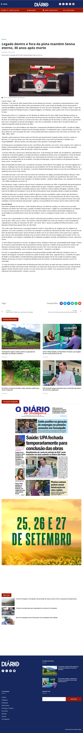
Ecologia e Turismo (7, 708)
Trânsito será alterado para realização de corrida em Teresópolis (36, 608)
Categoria (5, 700)
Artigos (4, 697)
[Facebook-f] (63, 4)
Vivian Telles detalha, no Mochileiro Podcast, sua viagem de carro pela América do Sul (62, 352)
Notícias (4, 39)
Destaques (5, 703)
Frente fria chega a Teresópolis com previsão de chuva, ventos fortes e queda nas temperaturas (46, 599)
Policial (4, 716)
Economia (5, 711)
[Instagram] (67, 4)
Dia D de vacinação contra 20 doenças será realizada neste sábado (37, 617)
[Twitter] (70, 4)
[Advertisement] (41, 25)
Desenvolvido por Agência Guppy (73, 729)
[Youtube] (73, 4)
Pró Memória (5, 719)
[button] (60, 4)
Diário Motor (5, 705)
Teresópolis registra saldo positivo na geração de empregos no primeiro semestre (18, 352)
